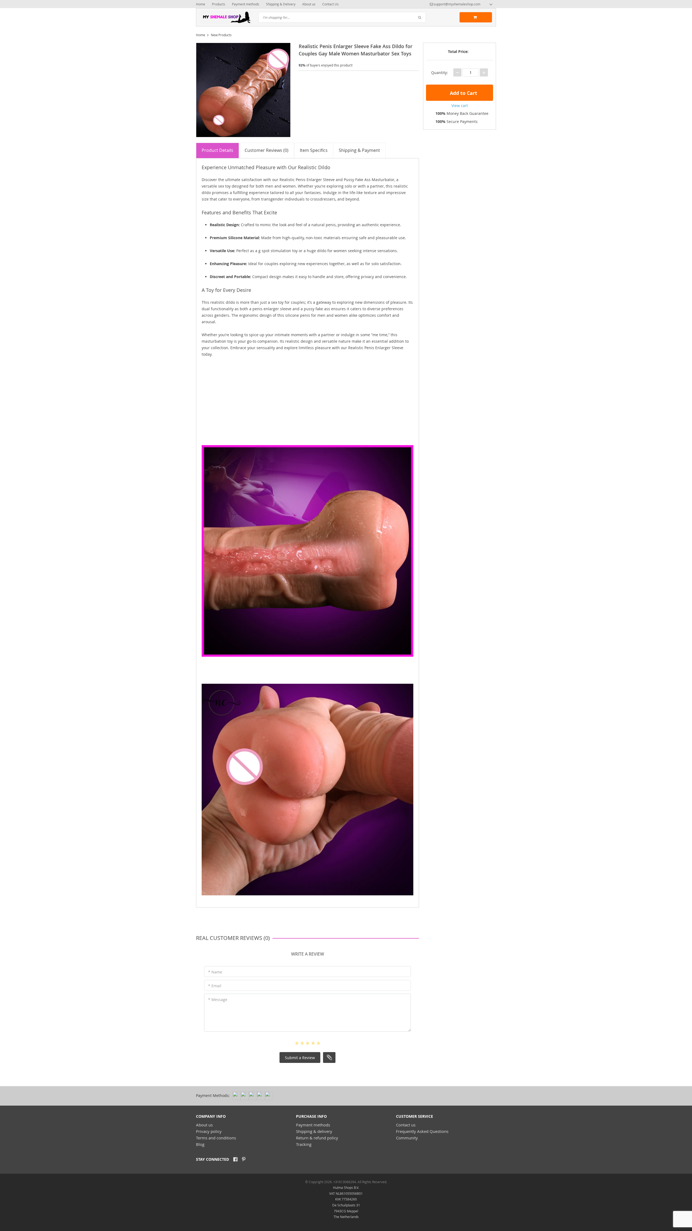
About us (308, 4)
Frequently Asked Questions (422, 1131)
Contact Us (330, 4)
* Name (215, 972)
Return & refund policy (317, 1137)
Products (218, 4)
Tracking (303, 1144)
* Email (214, 985)
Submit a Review (300, 1057)
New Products (221, 35)
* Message (217, 999)
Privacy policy (209, 1131)
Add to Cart (462, 93)
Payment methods (245, 4)
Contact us (405, 1124)
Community (407, 1137)
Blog (200, 1144)
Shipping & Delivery (280, 4)
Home (200, 4)
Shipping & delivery (314, 1131)
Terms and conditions (216, 1137)
